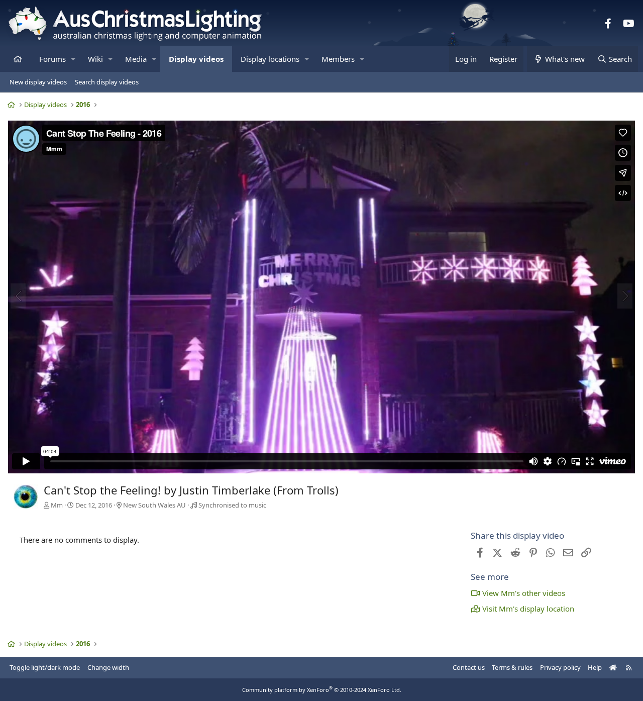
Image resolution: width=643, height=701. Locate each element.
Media (136, 59)
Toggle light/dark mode (45, 667)
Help (595, 667)
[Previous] (18, 296)
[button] (73, 59)
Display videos (196, 59)
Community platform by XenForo (321, 689)
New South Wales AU (154, 505)
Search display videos (107, 81)
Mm (57, 505)
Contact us (469, 667)
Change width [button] (108, 667)
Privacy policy (560, 667)
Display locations (270, 59)
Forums (52, 59)
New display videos (38, 81)
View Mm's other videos (523, 593)
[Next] (624, 296)
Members (338, 59)
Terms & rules (512, 667)
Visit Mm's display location (528, 609)
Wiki (95, 59)
